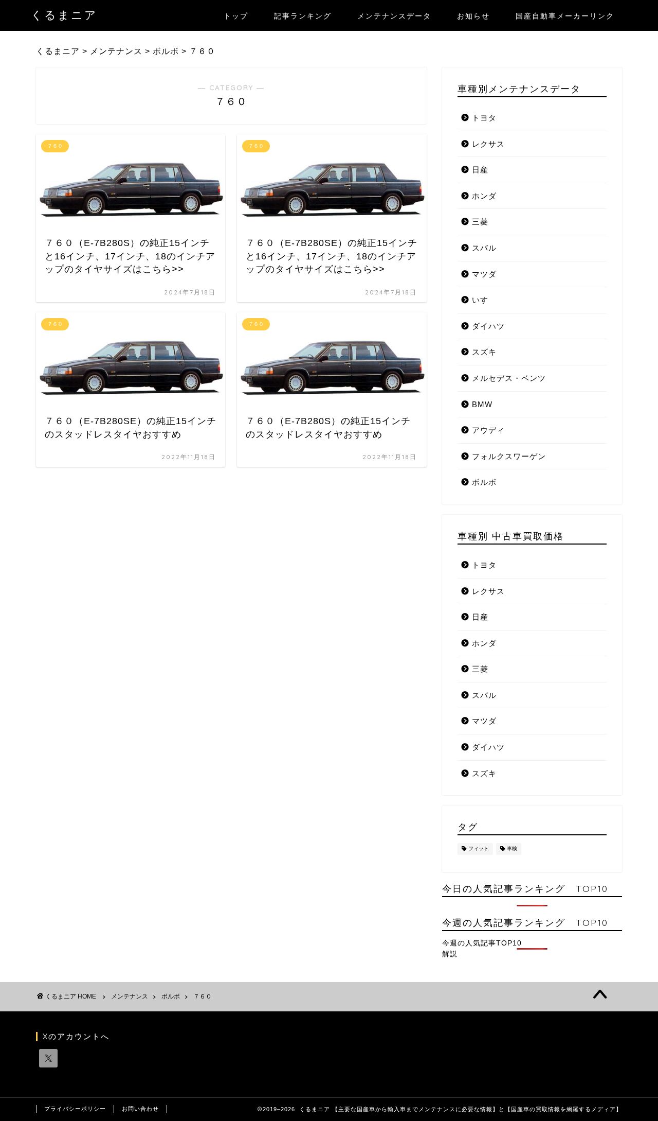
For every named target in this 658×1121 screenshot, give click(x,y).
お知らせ (473, 16)
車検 (512, 849)
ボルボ (484, 482)
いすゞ (484, 299)
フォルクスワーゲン (509, 456)
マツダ (484, 274)
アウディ (488, 430)
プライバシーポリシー (75, 1109)
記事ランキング (303, 16)
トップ (236, 16)
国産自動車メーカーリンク (565, 16)
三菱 (480, 221)
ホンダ (484, 195)
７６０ (202, 996)
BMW (482, 404)
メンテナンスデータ (394, 16)
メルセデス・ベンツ (509, 378)
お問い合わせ (140, 1109)
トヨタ (484, 117)
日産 (480, 169)
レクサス (488, 143)
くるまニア (64, 15)
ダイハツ (488, 326)
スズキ (484, 351)
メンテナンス (129, 996)
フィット (478, 849)
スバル (484, 247)
